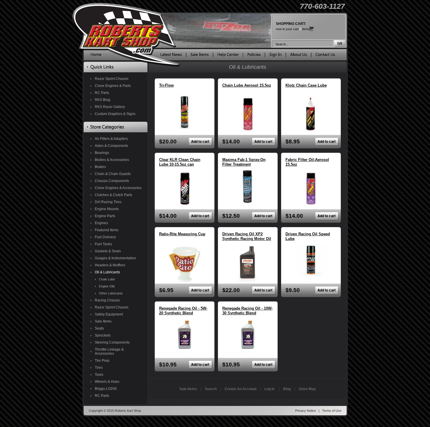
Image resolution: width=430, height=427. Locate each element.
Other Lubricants (111, 293)
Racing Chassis (107, 300)
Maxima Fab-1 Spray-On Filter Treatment (244, 162)
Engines (101, 223)
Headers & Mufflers (110, 265)
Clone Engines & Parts (113, 86)
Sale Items (103, 321)
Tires (99, 368)
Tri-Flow (166, 85)
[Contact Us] (325, 56)
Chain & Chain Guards (113, 174)
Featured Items (106, 230)
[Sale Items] (199, 56)
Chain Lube (107, 279)
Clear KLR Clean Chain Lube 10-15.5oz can (179, 162)
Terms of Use (331, 410)
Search (211, 389)
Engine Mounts (107, 209)
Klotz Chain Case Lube (306, 85)
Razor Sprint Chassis (111, 79)
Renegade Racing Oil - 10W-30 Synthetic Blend (247, 310)
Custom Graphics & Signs (115, 114)
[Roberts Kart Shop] (96, 56)
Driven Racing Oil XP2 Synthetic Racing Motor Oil (246, 236)
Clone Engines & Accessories (118, 188)
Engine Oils (107, 286)
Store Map (307, 389)
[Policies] (254, 56)
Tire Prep (102, 361)
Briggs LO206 (106, 389)
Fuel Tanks (103, 244)
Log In (269, 389)
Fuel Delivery (105, 237)
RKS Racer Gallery (110, 107)
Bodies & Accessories (112, 160)
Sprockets (103, 335)
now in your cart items (293, 26)
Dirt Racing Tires (108, 202)
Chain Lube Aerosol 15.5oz (246, 85)
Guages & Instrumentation (115, 258)
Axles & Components (111, 146)
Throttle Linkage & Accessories (109, 351)
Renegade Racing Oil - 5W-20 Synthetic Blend (183, 310)
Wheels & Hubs (107, 382)
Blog (287, 389)
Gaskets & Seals (108, 251)
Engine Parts (105, 216)
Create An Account (241, 389)
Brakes (100, 167)
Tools (99, 375)
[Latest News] (171, 56)
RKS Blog (102, 100)
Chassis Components (112, 181)
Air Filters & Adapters (111, 139)
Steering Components (112, 342)
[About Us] (298, 56)
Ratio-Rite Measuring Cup (182, 234)
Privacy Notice (305, 410)
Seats (99, 328)
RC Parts (102, 93)
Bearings (102, 153)
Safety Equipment (109, 314)
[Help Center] (228, 56)
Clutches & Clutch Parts (113, 195)
